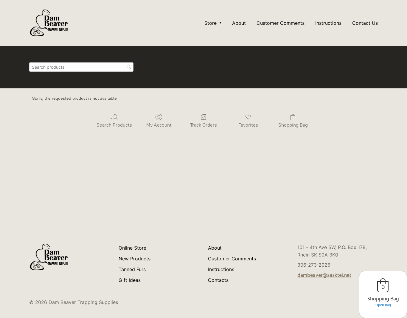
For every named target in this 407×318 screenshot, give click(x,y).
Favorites (248, 125)
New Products (134, 259)
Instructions (221, 269)
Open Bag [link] (383, 304)
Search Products (114, 125)
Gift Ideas (130, 280)
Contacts (218, 280)
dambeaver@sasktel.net (324, 275)
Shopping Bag (293, 125)
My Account (159, 125)
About (215, 248)
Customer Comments (232, 259)
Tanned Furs (132, 269)
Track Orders (203, 125)
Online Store (132, 248)
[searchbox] (81, 67)
